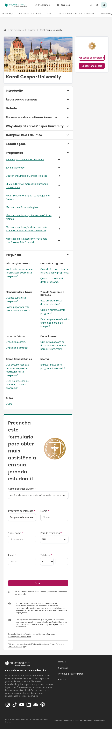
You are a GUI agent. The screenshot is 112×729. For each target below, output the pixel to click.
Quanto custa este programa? (16, 299)
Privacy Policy (55, 644)
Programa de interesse (21, 510)
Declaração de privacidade (19, 636)
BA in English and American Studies (25, 159)
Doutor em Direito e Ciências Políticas (26, 175)
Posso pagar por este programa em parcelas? (19, 308)
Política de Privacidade (83, 721)
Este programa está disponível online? (51, 302)
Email (12, 555)
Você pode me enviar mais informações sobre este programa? (20, 273)
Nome (44, 510)
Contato (62, 679)
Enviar (38, 583)
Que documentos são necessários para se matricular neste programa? (17, 370)
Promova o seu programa (70, 673)
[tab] (8, 13)
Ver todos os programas (92, 57)
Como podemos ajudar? (22, 488)
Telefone (46, 555)
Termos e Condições (63, 721)
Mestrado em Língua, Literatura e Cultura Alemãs (28, 217)
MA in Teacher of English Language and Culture (28, 197)
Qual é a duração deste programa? (52, 311)
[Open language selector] (97, 5)
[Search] (90, 5)
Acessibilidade (100, 721)
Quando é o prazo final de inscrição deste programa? (54, 271)
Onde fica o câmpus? (17, 347)
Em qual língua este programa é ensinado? (52, 366)
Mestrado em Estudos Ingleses (23, 207)
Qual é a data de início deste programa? (52, 280)
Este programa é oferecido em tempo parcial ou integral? (55, 323)
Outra (9, 403)
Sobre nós (63, 668)
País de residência (51, 533)
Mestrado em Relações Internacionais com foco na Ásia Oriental (26, 240)
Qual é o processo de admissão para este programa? (17, 384)
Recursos (65, 4)
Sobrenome (15, 533)
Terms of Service (15, 646)
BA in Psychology (15, 167)
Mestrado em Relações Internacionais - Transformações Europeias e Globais (27, 228)
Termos (50, 634)
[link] (51, 30)
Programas (44, 4)
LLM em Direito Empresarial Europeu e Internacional (27, 185)
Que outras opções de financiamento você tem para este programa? (53, 345)
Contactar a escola (92, 65)
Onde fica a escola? (16, 342)
